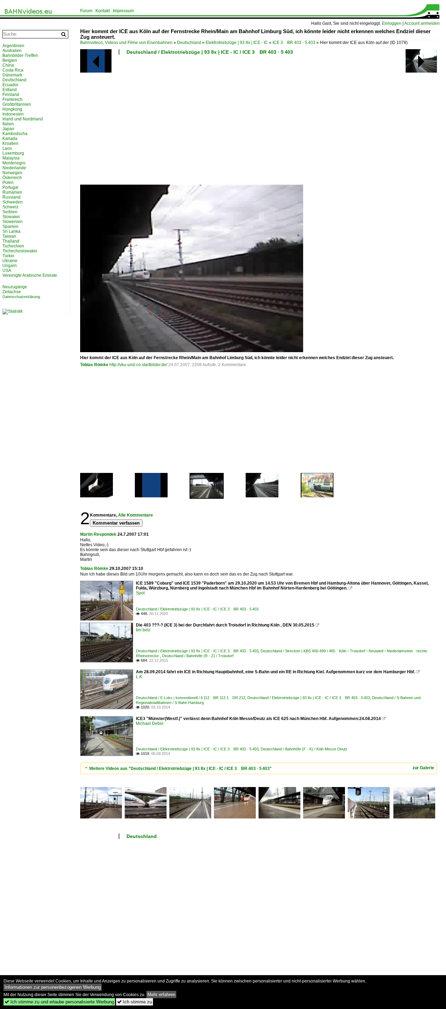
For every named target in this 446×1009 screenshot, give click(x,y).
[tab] (258, 768)
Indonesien (13, 114)
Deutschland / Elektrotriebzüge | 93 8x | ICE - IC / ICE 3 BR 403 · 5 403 (209, 52)
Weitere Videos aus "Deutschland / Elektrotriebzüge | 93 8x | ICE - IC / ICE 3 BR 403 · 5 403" (180, 768)
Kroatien (10, 143)
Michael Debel (149, 723)
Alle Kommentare (135, 515)
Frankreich (12, 99)
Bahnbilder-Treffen (20, 55)
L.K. (139, 676)
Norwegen (12, 172)
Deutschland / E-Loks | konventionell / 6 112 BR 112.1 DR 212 (190, 698)
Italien (8, 123)
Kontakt (102, 10)
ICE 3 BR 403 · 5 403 (293, 42)
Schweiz (10, 207)
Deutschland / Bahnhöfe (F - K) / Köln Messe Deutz (304, 749)
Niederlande (14, 167)
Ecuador (10, 84)
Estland (9, 89)
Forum (86, 10)
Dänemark (12, 75)
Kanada (9, 138)
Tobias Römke (94, 364)
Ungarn (9, 265)
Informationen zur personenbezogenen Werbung (53, 987)
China (8, 65)
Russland (11, 197)
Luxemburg (13, 153)
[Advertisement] (259, 122)
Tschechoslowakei (19, 250)
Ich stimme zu (134, 1001)
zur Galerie (423, 767)
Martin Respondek (98, 534)
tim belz (143, 630)
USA (6, 270)
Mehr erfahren (161, 994)
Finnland (10, 94)
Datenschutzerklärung (21, 297)
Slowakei (11, 216)
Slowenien (12, 221)
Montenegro (13, 163)
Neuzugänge (14, 286)
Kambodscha (15, 133)
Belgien (9, 60)
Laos (7, 148)
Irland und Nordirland (22, 119)
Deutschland (189, 42)
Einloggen (391, 23)
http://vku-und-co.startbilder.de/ (138, 364)
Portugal (10, 187)
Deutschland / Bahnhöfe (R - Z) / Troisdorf (197, 656)
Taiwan (9, 236)
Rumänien (12, 192)
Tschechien (13, 246)
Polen (8, 182)
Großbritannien (16, 104)
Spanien (10, 226)
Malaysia (11, 158)
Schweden (12, 202)
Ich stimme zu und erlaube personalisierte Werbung (59, 1001)
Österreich (12, 177)
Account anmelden (422, 23)
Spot (140, 593)
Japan (8, 128)
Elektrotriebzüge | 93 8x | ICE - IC (237, 42)
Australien (12, 50)
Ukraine (9, 260)
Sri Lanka (11, 231)
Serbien (9, 211)
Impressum (123, 10)
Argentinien (13, 45)
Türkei (8, 255)
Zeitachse (11, 291)
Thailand (10, 241)
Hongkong (12, 109)
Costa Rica (12, 70)
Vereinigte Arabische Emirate (29, 275)
